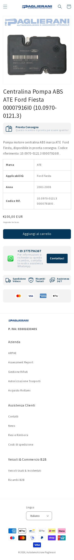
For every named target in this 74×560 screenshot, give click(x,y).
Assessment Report (20, 362)
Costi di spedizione (20, 444)
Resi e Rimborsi (18, 435)
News (11, 426)
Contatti (13, 416)
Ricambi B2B (16, 480)
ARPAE (12, 353)
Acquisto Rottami (19, 390)
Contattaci (57, 258)
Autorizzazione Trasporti (24, 381)
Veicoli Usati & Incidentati (24, 470)
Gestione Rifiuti (18, 372)
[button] (5, 6)
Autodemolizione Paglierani (41, 552)
